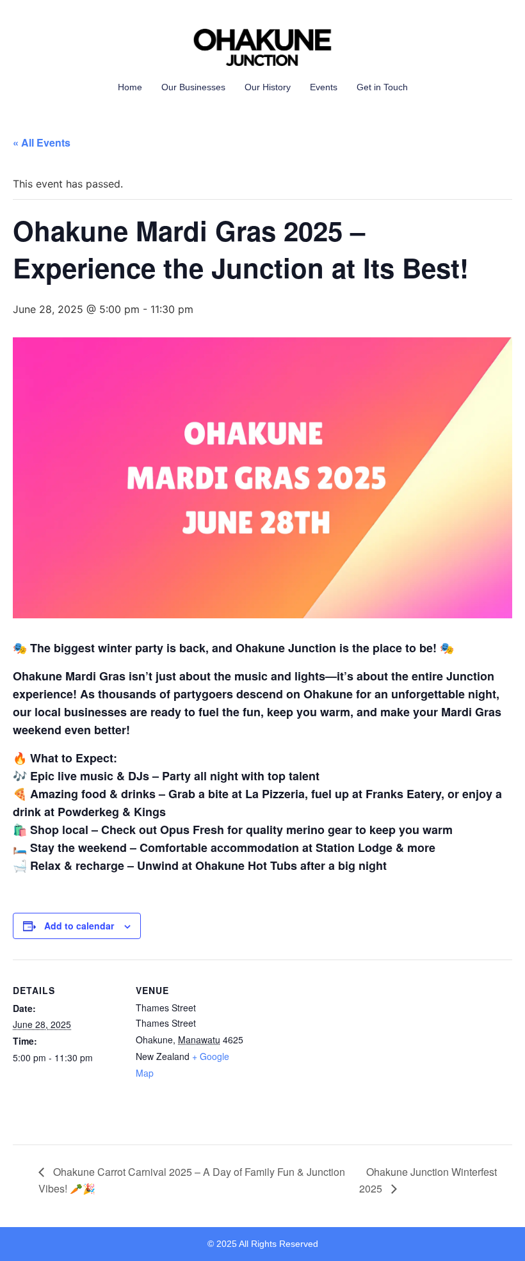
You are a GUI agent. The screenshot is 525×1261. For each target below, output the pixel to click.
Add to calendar (79, 925)
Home (130, 87)
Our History (268, 87)
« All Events (41, 142)
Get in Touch (382, 87)
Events (323, 87)
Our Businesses (193, 87)
